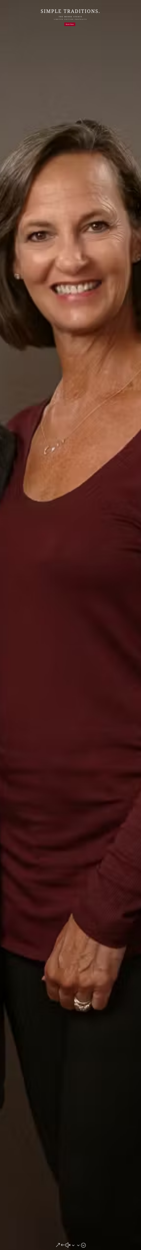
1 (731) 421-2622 (9, 2)
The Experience (72, 7)
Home (63, 7)
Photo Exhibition (100, 7)
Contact (122, 7)
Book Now (130, 7)
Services (111, 7)
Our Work (85, 7)
